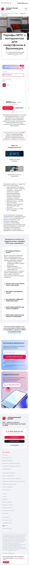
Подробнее (19, 108)
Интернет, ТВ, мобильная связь (11, 466)
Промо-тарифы (6, 502)
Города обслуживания (8, 473)
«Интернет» (5, 517)
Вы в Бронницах (5, 3)
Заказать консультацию (14, 356)
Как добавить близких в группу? (13, 251)
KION (6, 525)
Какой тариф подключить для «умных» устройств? (15, 307)
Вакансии (5, 513)
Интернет (5, 455)
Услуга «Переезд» (7, 487)
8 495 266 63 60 (22, 3)
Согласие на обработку (8, 553)
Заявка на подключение (9, 484)
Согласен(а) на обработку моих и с (14, 362)
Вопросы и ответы (7, 505)
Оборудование (6, 469)
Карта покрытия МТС (8, 476)
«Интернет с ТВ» (7, 520)
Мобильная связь (7, 460)
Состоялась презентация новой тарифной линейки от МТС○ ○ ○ (15, 54)
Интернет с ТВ (6, 458)
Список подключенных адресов (11, 478)
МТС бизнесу (6, 489)
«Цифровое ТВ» (7, 523)
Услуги (4, 494)
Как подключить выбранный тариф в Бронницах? (14, 300)
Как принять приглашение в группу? (14, 292)
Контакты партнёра (8, 510)
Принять (6, 562)
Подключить (7, 108)
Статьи (4, 496)
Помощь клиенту (7, 507)
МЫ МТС (5, 499)
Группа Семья (8, 218)
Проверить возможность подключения (13, 481)
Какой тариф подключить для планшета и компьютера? (15, 315)
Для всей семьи (7, 528)
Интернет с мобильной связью (11, 463)
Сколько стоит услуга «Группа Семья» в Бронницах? (15, 284)
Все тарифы (5, 452)
